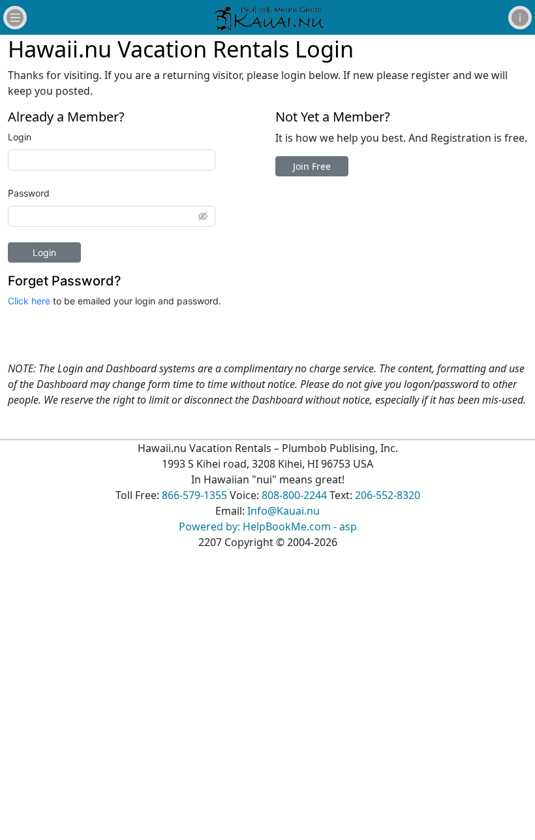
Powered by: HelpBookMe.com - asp (268, 526)
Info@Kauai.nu (283, 511)
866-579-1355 (194, 495)
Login (19, 136)
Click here (29, 300)
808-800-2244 (294, 495)
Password (29, 193)
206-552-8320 (387, 495)
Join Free (312, 166)
